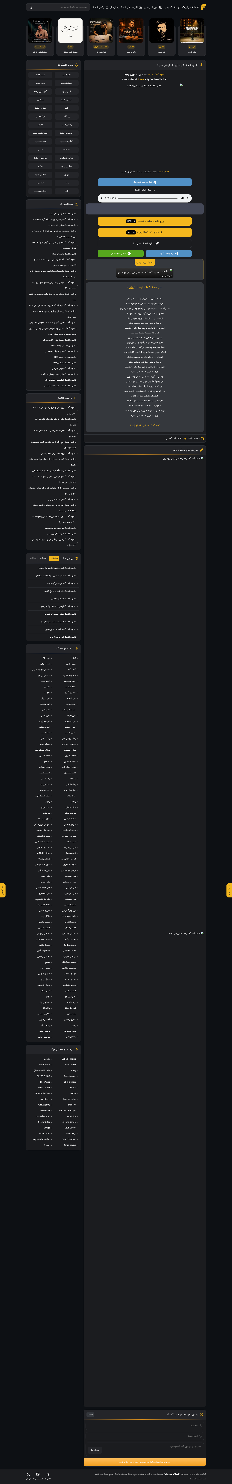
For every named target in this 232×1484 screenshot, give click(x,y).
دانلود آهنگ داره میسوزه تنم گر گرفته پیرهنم (54, 219)
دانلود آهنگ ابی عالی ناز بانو (63, 637)
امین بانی (45, 715)
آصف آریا (72, 669)
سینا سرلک (71, 842)
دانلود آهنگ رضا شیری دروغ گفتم (60, 591)
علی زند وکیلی (69, 882)
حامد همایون (70, 761)
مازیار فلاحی (44, 910)
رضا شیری (45, 779)
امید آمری (71, 698)
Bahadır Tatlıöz (69, 1059)
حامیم (47, 761)
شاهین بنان (70, 853)
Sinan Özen (44, 1133)
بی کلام (66, 116)
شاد (66, 108)
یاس (74, 1025)
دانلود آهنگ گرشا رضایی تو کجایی (60, 614)
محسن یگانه (70, 939)
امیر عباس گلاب (69, 710)
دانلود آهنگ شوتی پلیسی (64, 368)
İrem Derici (45, 1099)
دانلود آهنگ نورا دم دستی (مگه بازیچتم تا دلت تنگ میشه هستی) (54, 519)
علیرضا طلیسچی (42, 899)
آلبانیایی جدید (66, 141)
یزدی (66, 174)
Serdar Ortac (44, 1122)
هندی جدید (40, 141)
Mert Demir (45, 1111)
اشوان (47, 687)
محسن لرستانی (69, 933)
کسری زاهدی (70, 1019)
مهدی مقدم (70, 979)
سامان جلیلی (70, 813)
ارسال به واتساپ (118, 253)
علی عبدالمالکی (43, 887)
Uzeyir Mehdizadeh (41, 1139)
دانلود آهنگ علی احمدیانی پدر (62, 499)
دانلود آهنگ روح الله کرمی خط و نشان (58, 453)
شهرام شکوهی (42, 865)
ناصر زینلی (45, 991)
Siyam (47, 1145)
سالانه (33, 558)
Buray (73, 1070)
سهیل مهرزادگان (42, 824)
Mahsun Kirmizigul (67, 1111)
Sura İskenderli (69, 1139)
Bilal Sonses (70, 1065)
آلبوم (135, 7)
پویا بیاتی (71, 1014)
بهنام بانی (45, 744)
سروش (46, 813)
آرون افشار (45, 664)
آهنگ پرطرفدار (118, 7)
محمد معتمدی (69, 950)
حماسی (40, 183)
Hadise (73, 1093)
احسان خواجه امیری (41, 669)
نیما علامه (71, 1002)
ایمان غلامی (70, 733)
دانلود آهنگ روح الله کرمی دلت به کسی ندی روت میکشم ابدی (53, 445)
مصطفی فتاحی (69, 968)
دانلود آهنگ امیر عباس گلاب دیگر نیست (57, 568)
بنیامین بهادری (69, 744)
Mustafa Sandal (69, 1122)
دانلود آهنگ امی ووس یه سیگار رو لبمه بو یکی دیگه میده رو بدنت (54, 508)
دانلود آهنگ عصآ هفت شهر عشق (60, 629)
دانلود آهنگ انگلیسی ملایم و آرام (60, 380)
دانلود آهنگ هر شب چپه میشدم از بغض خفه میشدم (55, 433)
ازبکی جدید (40, 116)
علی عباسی (71, 887)
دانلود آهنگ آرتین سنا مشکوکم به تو (58, 606)
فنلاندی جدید (40, 191)
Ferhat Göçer (44, 1088)
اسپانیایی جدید (40, 133)
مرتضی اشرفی (69, 956)
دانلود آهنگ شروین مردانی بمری (60, 528)
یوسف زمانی (44, 1037)
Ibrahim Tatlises (42, 1093)
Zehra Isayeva (70, 1145)
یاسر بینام (45, 1025)
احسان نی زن (44, 675)
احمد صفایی (70, 687)
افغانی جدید (66, 100)
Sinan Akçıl (70, 1133)
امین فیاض (44, 727)
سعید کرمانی (70, 819)
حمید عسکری (70, 773)
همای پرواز (45, 1002)
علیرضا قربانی (70, 905)
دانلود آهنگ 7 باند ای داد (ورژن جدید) (177, 65)
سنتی (40, 149)
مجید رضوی (70, 928)
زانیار (48, 801)
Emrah (73, 1088)
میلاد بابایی (70, 991)
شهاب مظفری (69, 865)
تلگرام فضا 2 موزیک (142, 182)
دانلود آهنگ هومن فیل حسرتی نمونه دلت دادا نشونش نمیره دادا (54, 479)
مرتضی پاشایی (43, 956)
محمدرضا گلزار (43, 950)
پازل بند (46, 1008)
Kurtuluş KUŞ (44, 1105)
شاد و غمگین (66, 158)
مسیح (47, 962)
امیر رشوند (45, 704)
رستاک (73, 779)
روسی (66, 183)
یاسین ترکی (44, 1031)
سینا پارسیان (70, 847)
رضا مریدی (45, 784)
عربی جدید (40, 83)
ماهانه (43, 558)
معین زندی (45, 968)
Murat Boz (71, 1116)
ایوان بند (45, 733)
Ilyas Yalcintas (69, 1099)
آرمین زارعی (71, 664)
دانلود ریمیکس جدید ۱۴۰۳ (63, 345)
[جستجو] (30, 7)
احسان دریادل (69, 675)
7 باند (160, 172)
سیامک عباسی (69, 830)
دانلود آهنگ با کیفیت (143, 221)
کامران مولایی (43, 1014)
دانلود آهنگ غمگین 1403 (64, 363)
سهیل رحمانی (69, 824)
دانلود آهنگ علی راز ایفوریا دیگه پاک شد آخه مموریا (55, 422)
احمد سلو (45, 681)
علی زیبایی (45, 882)
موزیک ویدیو (151, 7)
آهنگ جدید (170, 7)
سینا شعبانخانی (42, 842)
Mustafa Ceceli (43, 1116)
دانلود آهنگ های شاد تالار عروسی (60, 386)
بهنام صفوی (70, 750)
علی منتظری (44, 893)
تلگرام (48, 1479)
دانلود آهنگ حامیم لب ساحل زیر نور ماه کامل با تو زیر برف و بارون (53, 274)
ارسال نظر (94, 1450)
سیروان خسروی (69, 836)
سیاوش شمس (43, 830)
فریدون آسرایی (69, 910)
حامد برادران (70, 756)
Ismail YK (72, 1105)
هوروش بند (70, 1008)
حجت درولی (44, 767)
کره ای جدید (40, 108)
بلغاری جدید (40, 174)
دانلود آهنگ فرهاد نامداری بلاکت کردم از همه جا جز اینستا (52, 462)
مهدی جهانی (44, 973)
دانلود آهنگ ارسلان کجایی (63, 599)
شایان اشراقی (43, 853)
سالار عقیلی (70, 807)
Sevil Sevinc (70, 1128)
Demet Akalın (70, 1076)
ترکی (40, 166)
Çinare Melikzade (42, 1070)
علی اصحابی (70, 876)
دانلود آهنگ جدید (173, 438)
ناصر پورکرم (70, 996)
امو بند (46, 692)
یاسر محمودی (69, 1031)
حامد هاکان (44, 756)
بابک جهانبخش (69, 738)
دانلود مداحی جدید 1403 (65, 357)
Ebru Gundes (70, 1082)
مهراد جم (45, 979)
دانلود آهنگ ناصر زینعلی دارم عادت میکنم (56, 576)
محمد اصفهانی (43, 939)
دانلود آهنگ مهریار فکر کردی (62, 214)
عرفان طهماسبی (68, 870)
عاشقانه (66, 149)
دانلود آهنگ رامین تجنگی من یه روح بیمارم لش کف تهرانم (54, 542)
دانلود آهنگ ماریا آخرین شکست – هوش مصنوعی (52, 322)
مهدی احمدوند (69, 973)
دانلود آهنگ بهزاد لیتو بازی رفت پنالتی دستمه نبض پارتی (54, 314)
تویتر (28, 1479)
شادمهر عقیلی (43, 847)
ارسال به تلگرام (167, 253)
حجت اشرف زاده (69, 767)
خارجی (40, 125)
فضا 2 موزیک (190, 7)
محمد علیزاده (70, 945)
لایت (66, 191)
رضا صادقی (71, 784)
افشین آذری (70, 692)
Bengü (47, 1059)
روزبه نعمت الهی (42, 796)
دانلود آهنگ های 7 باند (143, 243)
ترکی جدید (40, 75)
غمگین (40, 100)
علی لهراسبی (70, 893)
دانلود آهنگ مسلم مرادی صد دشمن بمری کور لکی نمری (52, 296)
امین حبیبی (70, 721)
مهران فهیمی (43, 985)
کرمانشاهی (66, 83)
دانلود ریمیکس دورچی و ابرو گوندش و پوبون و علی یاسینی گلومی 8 (54, 233)
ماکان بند (45, 916)
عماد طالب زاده (43, 905)
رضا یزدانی (45, 790)
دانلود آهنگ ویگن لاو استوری (62, 225)
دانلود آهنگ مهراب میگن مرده (61, 583)
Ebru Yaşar (45, 1082)
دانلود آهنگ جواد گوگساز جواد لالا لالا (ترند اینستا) (52, 305)
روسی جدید (66, 125)
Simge (47, 1128)
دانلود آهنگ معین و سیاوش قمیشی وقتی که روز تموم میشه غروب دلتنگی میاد (53, 331)
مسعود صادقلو (69, 962)
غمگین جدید (66, 166)
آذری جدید (66, 91)
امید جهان (45, 698)
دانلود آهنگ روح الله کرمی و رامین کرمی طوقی (54, 471)
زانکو (73, 801)
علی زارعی (45, 876)
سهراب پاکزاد (44, 819)
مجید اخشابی (70, 922)
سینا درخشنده (43, 836)
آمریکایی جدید (40, 91)
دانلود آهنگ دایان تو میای (63, 254)
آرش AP (46, 658)
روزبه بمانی (71, 796)
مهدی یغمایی (69, 985)
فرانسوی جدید (40, 158)
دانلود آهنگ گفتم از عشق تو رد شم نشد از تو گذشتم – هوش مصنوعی (55, 262)
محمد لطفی (44, 945)
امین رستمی (70, 727)
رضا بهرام (45, 807)
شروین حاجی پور (68, 859)
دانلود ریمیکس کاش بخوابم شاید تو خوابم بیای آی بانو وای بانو (52, 490)
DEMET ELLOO (43, 1076)
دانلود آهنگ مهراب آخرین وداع (61, 534)
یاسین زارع (71, 1037)
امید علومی (71, 704)
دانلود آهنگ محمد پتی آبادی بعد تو (59, 340)
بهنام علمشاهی (42, 750)
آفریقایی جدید (66, 133)
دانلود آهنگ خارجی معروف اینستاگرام (58, 374)
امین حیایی (44, 721)
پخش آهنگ (98, 7)
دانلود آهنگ (160, 74)
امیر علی (46, 710)
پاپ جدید (66, 75)
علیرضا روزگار (44, 870)
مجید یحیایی (44, 928)
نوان (48, 996)
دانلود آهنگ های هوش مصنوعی (60, 351)
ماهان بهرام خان (68, 916)
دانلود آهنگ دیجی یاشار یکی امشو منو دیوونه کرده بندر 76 (54, 285)
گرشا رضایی (44, 1019)
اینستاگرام (38, 1479)
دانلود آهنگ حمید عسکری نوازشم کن (58, 622)
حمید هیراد (44, 773)
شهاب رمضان (44, 859)
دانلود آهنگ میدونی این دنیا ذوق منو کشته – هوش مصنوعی (54, 245)
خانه (167, 172)
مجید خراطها (44, 922)
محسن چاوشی (43, 933)
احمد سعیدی (70, 681)
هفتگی (54, 558)
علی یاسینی (70, 899)
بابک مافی (45, 738)
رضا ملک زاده (70, 790)
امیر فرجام (71, 715)
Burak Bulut (44, 1065)
